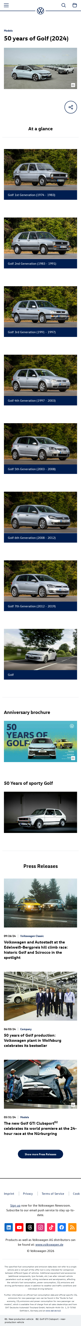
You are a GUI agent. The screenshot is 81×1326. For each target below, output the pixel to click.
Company (26, 1029)
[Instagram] (40, 1227)
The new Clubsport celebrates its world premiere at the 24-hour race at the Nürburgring (40, 1128)
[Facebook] (62, 1227)
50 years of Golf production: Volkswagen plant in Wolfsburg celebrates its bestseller (32, 1040)
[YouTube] (19, 1227)
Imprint (9, 1194)
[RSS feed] (72, 1227)
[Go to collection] (74, 5)
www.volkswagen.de (49, 1244)
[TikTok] (51, 1227)
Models (8, 30)
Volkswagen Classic (32, 936)
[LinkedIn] (9, 1227)
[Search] (63, 5)
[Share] (70, 107)
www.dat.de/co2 (53, 1310)
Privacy (28, 1194)
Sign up (15, 1205)
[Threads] (30, 1227)
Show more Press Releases (40, 1154)
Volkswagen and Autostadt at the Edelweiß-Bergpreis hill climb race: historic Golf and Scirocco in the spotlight (36, 949)
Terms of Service (53, 1194)
